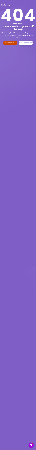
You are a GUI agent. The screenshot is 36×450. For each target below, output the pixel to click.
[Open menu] (34, 4)
